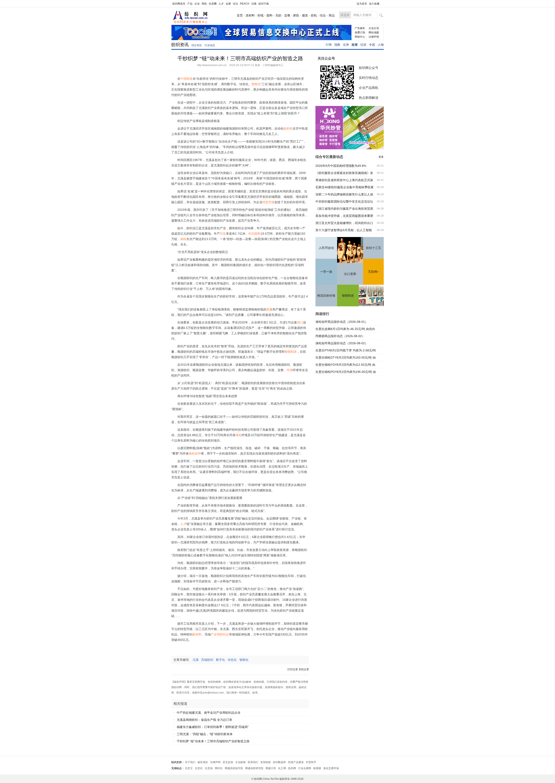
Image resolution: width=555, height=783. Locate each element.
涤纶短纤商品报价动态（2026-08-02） (341, 343)
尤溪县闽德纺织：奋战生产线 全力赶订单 (204, 719)
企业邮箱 (240, 762)
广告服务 (360, 28)
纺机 (314, 15)
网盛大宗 (271, 768)
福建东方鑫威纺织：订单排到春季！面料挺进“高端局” (213, 727)
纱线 (261, 15)
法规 (253, 3)
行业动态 (210, 45)
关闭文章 (304, 669)
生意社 (199, 768)
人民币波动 (326, 248)
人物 (381, 44)
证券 (346, 44)
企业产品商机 (368, 87)
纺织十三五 (373, 248)
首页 (240, 15)
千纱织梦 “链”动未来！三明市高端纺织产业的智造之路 (213, 741)
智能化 (245, 659)
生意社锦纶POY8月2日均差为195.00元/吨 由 (345, 372)
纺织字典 (263, 3)
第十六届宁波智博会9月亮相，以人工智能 (343, 230)
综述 (363, 44)
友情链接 (265, 762)
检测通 (317, 768)
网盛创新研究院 (254, 768)
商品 (332, 15)
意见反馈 (228, 762)
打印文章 (292, 669)
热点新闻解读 (368, 97)
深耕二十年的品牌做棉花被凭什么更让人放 (344, 194)
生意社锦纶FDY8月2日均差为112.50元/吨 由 (345, 364)
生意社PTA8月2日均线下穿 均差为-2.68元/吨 (345, 350)
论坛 (235, 3)
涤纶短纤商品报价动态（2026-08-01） (341, 321)
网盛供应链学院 (234, 768)
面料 (269, 15)
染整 (287, 15)
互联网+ (373, 271)
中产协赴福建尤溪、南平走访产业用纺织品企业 (208, 712)
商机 (204, 3)
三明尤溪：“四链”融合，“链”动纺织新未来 (205, 734)
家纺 (296, 15)
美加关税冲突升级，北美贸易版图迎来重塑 (344, 216)
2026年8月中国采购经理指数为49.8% (340, 165)
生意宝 (189, 768)
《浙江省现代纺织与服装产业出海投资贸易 (344, 208)
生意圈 (213, 3)
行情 (329, 44)
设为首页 (362, 3)
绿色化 (233, 659)
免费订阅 (360, 32)
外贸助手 (311, 762)
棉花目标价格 (326, 295)
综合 (323, 15)
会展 (228, 3)
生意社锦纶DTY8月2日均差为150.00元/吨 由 (345, 357)
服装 (305, 15)
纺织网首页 (178, 3)
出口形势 (350, 274)
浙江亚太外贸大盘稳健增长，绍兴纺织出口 (344, 223)
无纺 (278, 15)
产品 (190, 3)
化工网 (282, 768)
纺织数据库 (279, 762)
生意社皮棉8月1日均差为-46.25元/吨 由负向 (345, 329)
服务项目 (203, 762)
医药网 (292, 768)
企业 (197, 3)
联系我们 (253, 762)
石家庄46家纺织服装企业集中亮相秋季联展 (344, 187)
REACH (244, 3)
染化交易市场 (331, 768)
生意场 (209, 768)
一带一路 (326, 271)
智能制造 (348, 295)
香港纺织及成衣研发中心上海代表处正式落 (344, 180)
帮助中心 (360, 36)
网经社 (219, 768)
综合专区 (196, 45)
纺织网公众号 (368, 68)
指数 (337, 44)
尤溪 (197, 659)
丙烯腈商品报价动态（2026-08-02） (340, 336)
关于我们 (190, 762)
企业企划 (374, 28)
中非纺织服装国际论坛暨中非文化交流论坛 (344, 201)
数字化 (222, 659)
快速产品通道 (296, 762)
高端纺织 (208, 659)
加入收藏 (374, 3)
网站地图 (374, 32)
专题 (372, 44)
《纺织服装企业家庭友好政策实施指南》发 (344, 173)
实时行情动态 (368, 78)
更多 (381, 156)
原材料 (250, 15)
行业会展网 (304, 768)
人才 (221, 3)
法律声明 (374, 36)
